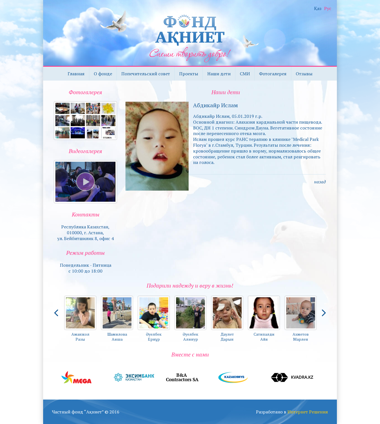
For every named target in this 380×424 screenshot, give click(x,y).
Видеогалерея (85, 151)
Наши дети (219, 74)
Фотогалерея (273, 74)
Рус (327, 8)
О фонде (103, 74)
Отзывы (304, 74)
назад (320, 182)
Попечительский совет (145, 74)
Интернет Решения (307, 412)
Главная (76, 74)
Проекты (188, 74)
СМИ (245, 74)
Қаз (317, 8)
